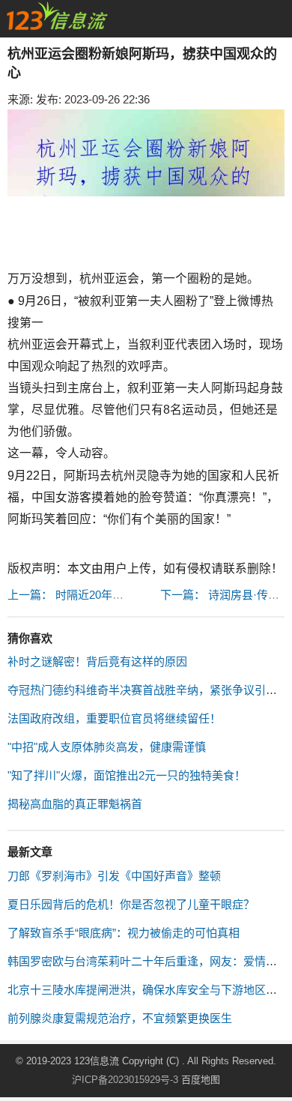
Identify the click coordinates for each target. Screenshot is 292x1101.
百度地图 (200, 1079)
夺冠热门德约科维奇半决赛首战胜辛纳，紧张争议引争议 (147, 690)
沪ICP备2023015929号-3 (125, 1079)
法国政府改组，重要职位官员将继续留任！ (114, 718)
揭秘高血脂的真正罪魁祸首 (74, 803)
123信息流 (98, 1061)
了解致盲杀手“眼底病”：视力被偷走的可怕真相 (123, 932)
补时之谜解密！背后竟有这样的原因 (97, 661)
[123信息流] (57, 16)
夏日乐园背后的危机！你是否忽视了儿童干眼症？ (131, 904)
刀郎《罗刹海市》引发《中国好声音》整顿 (114, 875)
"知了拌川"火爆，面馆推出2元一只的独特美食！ (126, 775)
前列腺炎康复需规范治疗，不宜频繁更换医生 (119, 1018)
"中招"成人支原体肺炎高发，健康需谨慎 (106, 746)
